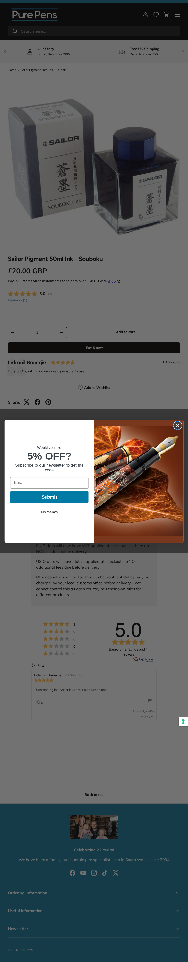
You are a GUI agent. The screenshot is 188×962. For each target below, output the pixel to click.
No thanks (49, 512)
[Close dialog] (178, 425)
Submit (49, 496)
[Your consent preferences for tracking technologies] (183, 721)
